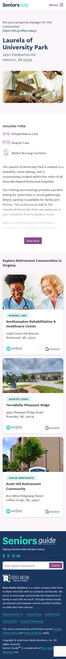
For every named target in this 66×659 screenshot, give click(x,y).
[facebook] (4, 556)
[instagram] (13, 556)
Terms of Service (33, 633)
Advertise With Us (13, 614)
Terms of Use (10, 621)
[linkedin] (18, 556)
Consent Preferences (32, 621)
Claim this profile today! (20, 30)
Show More (33, 240)
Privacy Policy (34, 614)
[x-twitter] (8, 556)
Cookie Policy (52, 614)
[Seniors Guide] (16, 5)
